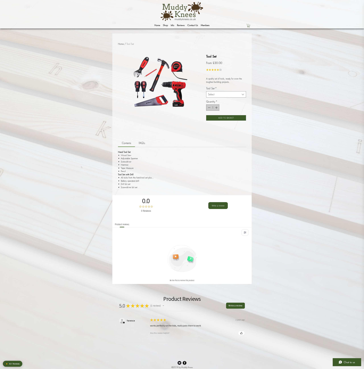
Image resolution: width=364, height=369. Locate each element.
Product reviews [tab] (122, 224)
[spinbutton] (212, 107)
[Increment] (216, 107)
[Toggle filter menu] (245, 232)
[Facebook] (184, 363)
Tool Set (211, 88)
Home (121, 43)
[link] (126, 143)
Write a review (218, 205)
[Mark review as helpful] (241, 333)
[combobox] (226, 94)
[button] (165, 25)
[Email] (179, 363)
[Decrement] (209, 107)
